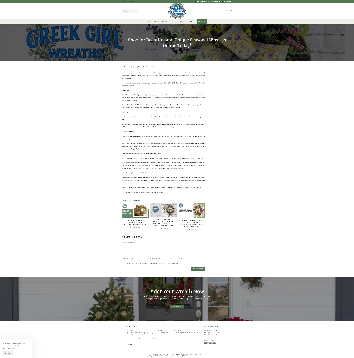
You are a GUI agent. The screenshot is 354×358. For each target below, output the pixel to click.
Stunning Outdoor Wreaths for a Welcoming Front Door (135, 222)
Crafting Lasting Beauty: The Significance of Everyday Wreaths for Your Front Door (191, 223)
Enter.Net (203, 356)
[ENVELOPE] (132, 1)
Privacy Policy (183, 354)
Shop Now (228, 11)
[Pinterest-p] (128, 344)
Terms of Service (194, 354)
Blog (147, 67)
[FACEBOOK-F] (123, 1)
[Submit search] (136, 11)
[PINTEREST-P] (126, 1)
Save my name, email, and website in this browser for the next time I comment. (151, 263)
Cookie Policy (12, 348)
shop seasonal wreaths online (154, 192)
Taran (126, 67)
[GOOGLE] (129, 1)
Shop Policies (177, 353)
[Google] (131, 344)
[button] (177, 307)
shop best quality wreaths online (135, 192)
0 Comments (157, 67)
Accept (8, 353)
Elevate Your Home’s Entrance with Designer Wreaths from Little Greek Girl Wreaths (163, 222)
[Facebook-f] (125, 344)
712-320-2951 (227, 1)
